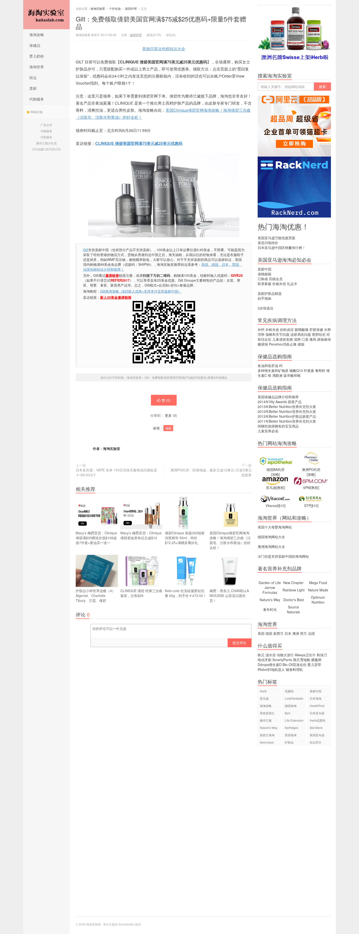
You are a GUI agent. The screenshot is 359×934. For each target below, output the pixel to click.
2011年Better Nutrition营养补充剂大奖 (287, 421)
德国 (268, 633)
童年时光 (270, 609)
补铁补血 (272, 329)
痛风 (312, 339)
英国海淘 (290, 735)
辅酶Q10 (296, 370)
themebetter (126, 924)
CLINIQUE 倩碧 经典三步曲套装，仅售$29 (141, 593)
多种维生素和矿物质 (273, 370)
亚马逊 (264, 698)
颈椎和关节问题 (277, 334)
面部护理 (131, 8)
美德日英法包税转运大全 (163, 48)
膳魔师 (316, 659)
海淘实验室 (46, 14)
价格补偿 (279, 283)
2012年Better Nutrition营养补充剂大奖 (287, 411)
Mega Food (318, 582)
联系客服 (264, 283)
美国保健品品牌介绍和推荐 (278, 396)
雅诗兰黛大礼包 (46, 143)
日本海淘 (315, 698)
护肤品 (289, 742)
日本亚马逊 (317, 713)
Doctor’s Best (293, 599)
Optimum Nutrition (318, 600)
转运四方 (315, 742)
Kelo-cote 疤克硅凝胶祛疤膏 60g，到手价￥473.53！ (185, 593)
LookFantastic (294, 698)
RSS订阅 (36, 112)
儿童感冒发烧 (282, 339)
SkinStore (316, 727)
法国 (311, 633)
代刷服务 (46, 137)
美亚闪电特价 (268, 242)
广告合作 (46, 125)
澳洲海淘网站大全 (271, 546)
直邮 (33, 88)
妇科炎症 (287, 329)
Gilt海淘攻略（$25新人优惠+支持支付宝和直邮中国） (140, 291)
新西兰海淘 (267, 735)
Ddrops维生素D (270, 664)
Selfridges (291, 727)
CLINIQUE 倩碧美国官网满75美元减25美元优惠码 (138, 143)
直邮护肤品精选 (270, 293)
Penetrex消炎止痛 (282, 344)
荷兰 (303, 633)
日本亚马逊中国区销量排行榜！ (282, 247)
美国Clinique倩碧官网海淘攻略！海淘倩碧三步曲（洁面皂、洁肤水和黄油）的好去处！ (230, 540)
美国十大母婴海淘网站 (275, 527)
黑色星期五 (267, 713)
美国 (261, 633)
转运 (33, 77)
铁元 (261, 654)
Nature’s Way (270, 599)
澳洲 (295, 633)
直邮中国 (264, 269)
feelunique (267, 742)
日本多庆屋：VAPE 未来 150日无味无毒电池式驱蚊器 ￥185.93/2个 (116, 472)
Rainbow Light (294, 589)
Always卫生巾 (305, 654)
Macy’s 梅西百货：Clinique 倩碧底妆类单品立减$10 (141, 535)
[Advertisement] (294, 833)
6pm (288, 713)
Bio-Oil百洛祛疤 (294, 664)
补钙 (261, 329)
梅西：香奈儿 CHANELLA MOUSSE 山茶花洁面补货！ (229, 595)
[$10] (281, 505)
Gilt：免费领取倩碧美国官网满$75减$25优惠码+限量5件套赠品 (161, 22)
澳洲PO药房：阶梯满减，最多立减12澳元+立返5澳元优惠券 (211, 472)
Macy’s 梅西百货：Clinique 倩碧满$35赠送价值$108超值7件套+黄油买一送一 (96, 537)
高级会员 (276, 278)
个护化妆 (115, 8)
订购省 (263, 278)
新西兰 (278, 633)
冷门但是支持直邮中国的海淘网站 (283, 556)
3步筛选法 (265, 308)
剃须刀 (322, 654)
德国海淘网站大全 (271, 536)
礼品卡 (292, 283)
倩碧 (168, 428)
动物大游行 (285, 654)
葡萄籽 (320, 370)
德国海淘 (290, 706)
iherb (263, 691)
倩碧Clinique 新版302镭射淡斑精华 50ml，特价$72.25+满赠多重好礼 (185, 537)
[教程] (280, 487)
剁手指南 (264, 298)
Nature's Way (268, 727)
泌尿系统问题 (300, 334)
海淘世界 (36, 66)
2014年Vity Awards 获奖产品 (280, 401)
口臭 (305, 339)
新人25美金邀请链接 (115, 297)
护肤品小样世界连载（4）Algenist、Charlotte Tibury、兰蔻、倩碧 (95, 595)
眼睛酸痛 (301, 329)
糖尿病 (263, 344)
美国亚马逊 (317, 735)
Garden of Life (270, 582)
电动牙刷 (264, 659)
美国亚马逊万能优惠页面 (276, 237)
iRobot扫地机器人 (271, 669)
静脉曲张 (324, 339)
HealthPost (317, 706)
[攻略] (275, 474)
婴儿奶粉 (36, 56)
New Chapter (293, 582)
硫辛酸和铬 (292, 375)
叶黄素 (309, 370)
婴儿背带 (314, 664)
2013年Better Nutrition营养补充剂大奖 (287, 406)
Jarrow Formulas (270, 590)
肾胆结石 (319, 334)
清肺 (297, 339)
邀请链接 (112, 275)
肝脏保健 (316, 329)
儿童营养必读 (268, 430)
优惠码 (289, 691)
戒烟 (300, 344)
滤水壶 (270, 654)
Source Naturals (293, 609)
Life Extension (294, 720)
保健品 (34, 45)
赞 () (166, 400)
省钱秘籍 (264, 273)
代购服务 (36, 98)
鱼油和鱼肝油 (268, 365)
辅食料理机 (294, 669)
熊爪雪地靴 (301, 659)
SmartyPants (282, 659)
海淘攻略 (36, 34)
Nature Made (318, 589)
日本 (288, 633)
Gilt (85, 249)
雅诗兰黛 (266, 720)
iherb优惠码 (317, 720)
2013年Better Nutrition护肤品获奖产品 (287, 416)
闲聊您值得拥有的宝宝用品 (278, 426)
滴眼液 (277, 375)
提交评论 (239, 642)
